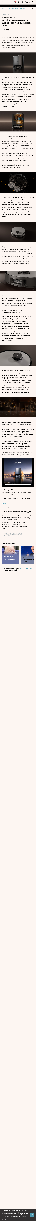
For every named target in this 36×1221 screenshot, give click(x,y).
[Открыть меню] (33, 2)
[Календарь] (15, 2)
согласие (7, 1215)
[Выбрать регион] (22, 2)
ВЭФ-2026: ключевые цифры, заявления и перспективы (19, 9)
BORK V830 (25, 146)
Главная (4, 17)
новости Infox (9, 543)
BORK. (28, 455)
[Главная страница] (2, 2)
